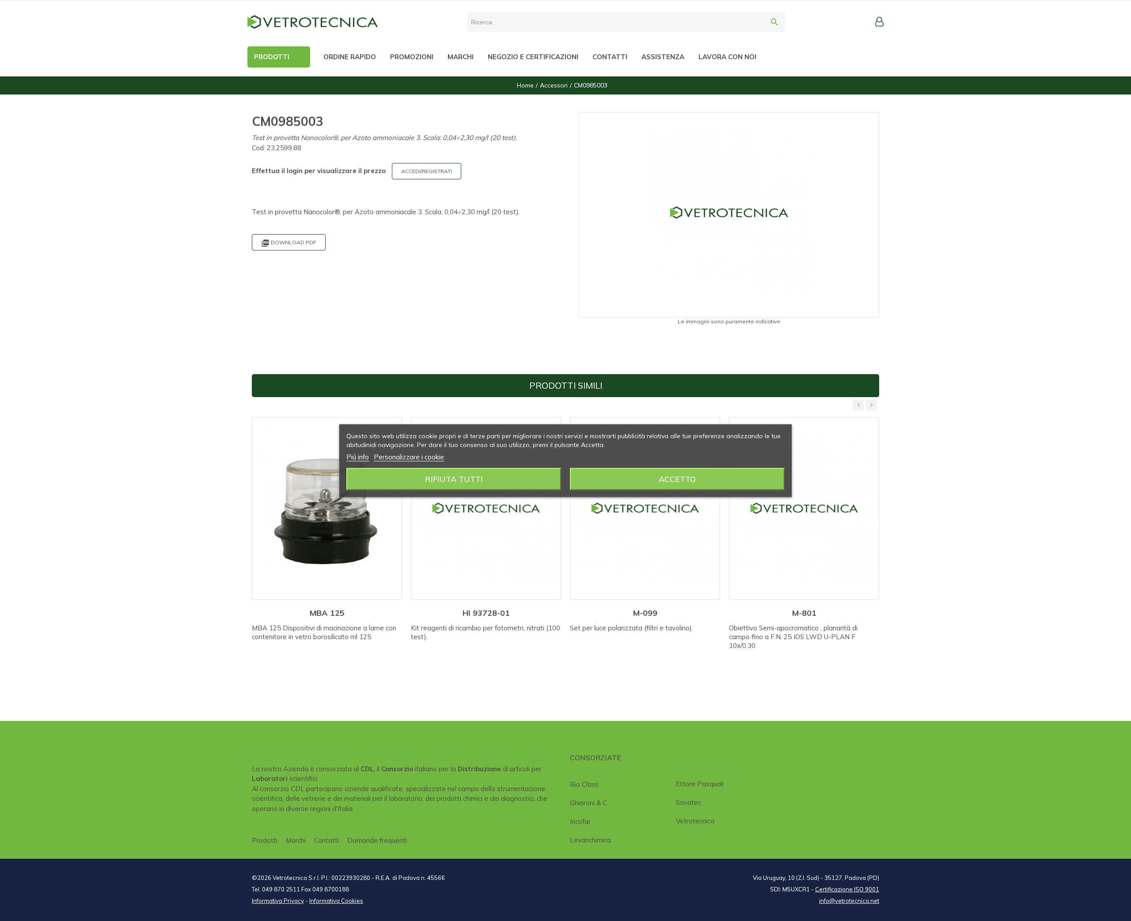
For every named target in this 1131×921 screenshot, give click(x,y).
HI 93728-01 (486, 613)
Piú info (357, 456)
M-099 (645, 613)
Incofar (580, 821)
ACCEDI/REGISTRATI (426, 171)
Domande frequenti (377, 840)
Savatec (688, 802)
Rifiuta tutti (454, 479)
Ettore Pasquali (700, 784)
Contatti (326, 840)
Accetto (677, 479)
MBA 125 (327, 613)
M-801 (804, 613)
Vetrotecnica (695, 821)
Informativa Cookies (336, 900)
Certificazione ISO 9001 (847, 889)
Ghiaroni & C (588, 803)
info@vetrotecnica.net (849, 900)
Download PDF (288, 243)
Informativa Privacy (278, 900)
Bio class (584, 784)
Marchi (296, 840)
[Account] (879, 22)
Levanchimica (590, 840)
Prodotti (264, 840)
